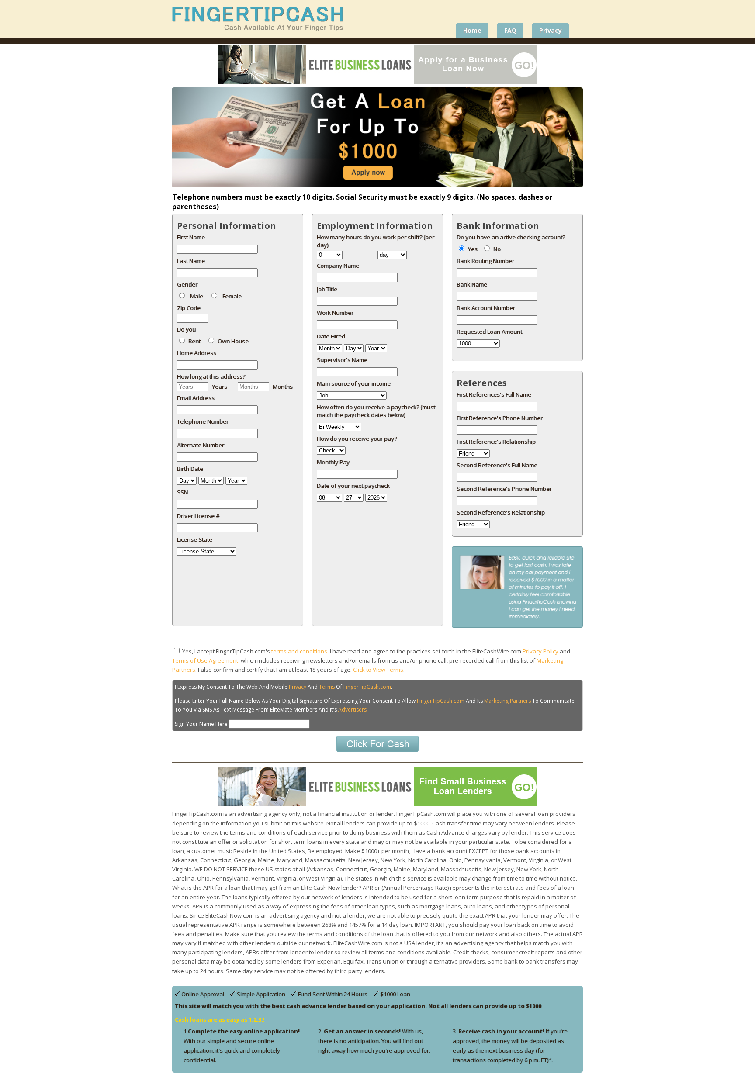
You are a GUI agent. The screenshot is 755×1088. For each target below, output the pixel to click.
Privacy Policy (540, 651)
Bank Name (472, 284)
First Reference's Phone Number (500, 418)
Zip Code (189, 308)
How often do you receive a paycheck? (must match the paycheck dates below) (376, 411)
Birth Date (190, 469)
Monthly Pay (333, 462)
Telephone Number (203, 421)
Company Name (338, 265)
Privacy (297, 687)
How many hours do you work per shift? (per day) (375, 241)
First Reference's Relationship (496, 442)
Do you (186, 329)
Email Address (196, 398)
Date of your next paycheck (353, 486)
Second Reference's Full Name (497, 465)
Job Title (327, 289)
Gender (187, 284)
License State (194, 539)
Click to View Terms (378, 670)
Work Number (335, 313)
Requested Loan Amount (489, 331)
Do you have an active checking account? (511, 237)
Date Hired (331, 336)
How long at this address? (211, 376)
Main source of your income (354, 383)
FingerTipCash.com (367, 687)
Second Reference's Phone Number (504, 489)
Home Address (196, 353)
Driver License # (198, 516)
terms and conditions (299, 651)
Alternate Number (200, 445)
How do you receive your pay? (357, 438)
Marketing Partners (507, 701)
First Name (191, 237)
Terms (327, 687)
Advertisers (352, 709)
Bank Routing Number (485, 261)
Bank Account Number (486, 308)
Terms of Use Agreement (205, 660)
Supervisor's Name (342, 360)
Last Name (191, 261)
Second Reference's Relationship (501, 512)
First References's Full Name (494, 394)
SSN (182, 492)
